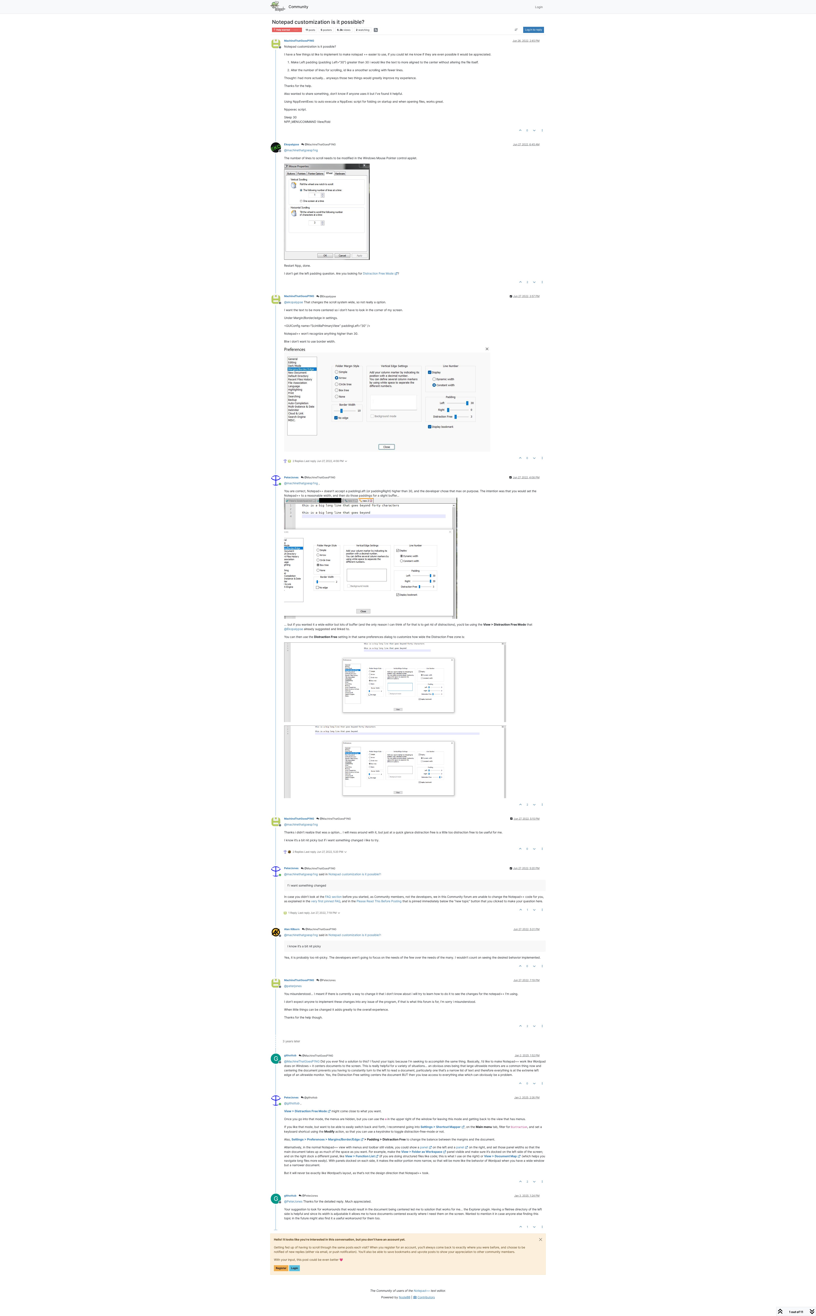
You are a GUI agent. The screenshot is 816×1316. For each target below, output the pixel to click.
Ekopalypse (291, 144)
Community (298, 6)
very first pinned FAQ (325, 901)
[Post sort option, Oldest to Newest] (516, 30)
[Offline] (277, 43)
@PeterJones (327, 980)
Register (281, 1268)
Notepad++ (422, 1290)
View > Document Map (500, 1156)
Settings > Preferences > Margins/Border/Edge (326, 1139)
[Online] (277, 480)
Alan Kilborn (292, 929)
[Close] (540, 1239)
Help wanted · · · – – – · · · (288, 29)
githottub (290, 1055)
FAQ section (333, 896)
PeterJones (291, 477)
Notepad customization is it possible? (354, 874)
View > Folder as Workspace (421, 1151)
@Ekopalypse (327, 296)
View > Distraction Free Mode (305, 1111)
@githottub (310, 1097)
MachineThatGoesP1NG (299, 40)
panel (424, 1147)
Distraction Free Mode (378, 273)
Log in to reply (533, 29)
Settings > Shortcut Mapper (441, 1127)
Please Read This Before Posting (379, 901)
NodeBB (404, 1297)
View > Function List (360, 1156)
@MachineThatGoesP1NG (320, 144)
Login (294, 1268)
